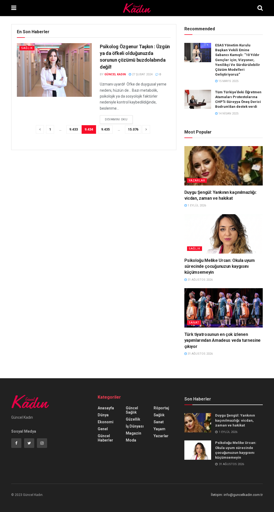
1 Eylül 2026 (196, 205)
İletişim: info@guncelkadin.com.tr (237, 495)
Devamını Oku (116, 119)
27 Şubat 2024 (142, 74)
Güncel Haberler (105, 438)
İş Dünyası (135, 426)
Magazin (133, 433)
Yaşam (159, 429)
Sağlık (27, 48)
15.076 (133, 129)
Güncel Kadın (115, 74)
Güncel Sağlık (132, 410)
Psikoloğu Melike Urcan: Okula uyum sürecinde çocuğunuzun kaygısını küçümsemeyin (219, 266)
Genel (103, 429)
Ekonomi (105, 422)
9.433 (73, 129)
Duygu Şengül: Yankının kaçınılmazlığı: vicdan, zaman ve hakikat (235, 420)
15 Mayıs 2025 (228, 81)
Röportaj (161, 408)
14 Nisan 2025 (228, 113)
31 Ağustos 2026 (200, 279)
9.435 (105, 129)
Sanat (194, 322)
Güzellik (133, 419)
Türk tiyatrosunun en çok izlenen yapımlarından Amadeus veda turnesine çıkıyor (222, 340)
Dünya (103, 415)
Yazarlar (197, 180)
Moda (131, 440)
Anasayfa (106, 408)
